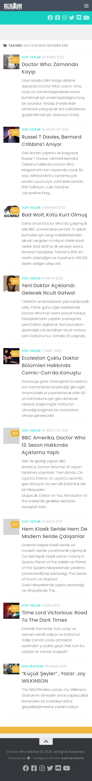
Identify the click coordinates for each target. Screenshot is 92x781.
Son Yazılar (31, 57)
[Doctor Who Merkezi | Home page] (16, 5)
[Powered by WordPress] (28, 758)
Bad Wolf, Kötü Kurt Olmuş (54, 214)
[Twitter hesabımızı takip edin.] (71, 17)
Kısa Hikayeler (33, 666)
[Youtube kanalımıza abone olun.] (86, 17)
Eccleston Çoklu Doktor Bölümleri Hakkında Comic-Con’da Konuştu (51, 365)
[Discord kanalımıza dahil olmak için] (79, 17)
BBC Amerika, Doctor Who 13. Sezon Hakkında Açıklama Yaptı (54, 445)
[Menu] (86, 5)
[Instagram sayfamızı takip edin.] (64, 17)
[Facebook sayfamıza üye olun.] (50, 17)
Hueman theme (72, 758)
